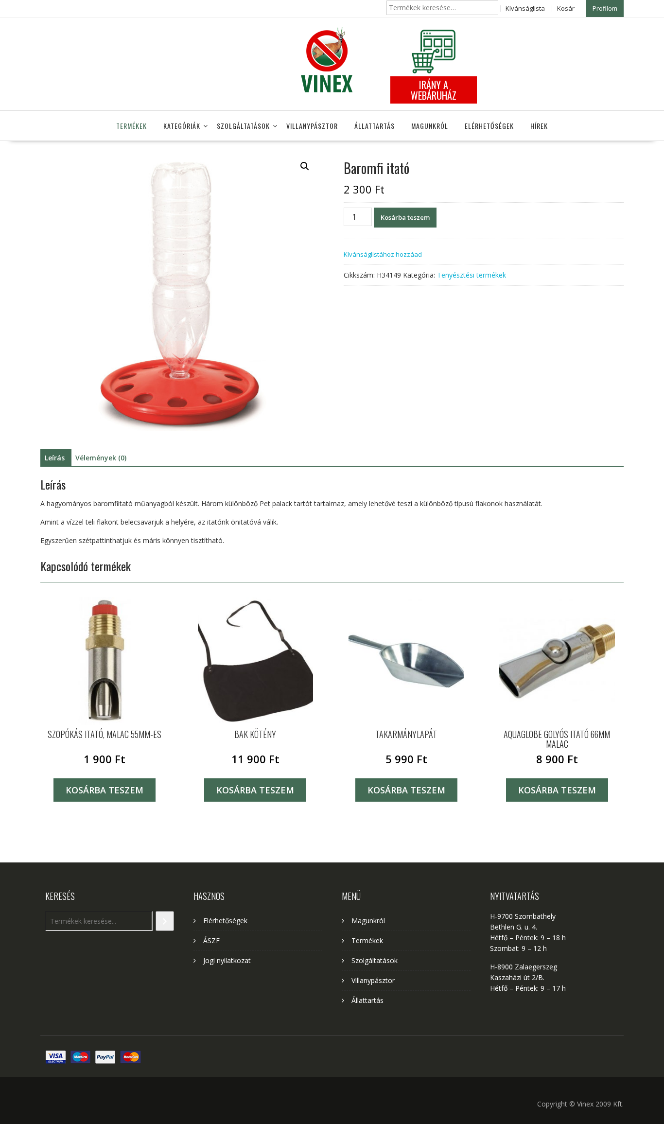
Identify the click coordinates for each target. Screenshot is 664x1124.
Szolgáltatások (243, 126)
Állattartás (374, 126)
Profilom (605, 8)
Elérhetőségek (489, 126)
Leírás (55, 457)
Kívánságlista (525, 8)
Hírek (539, 126)
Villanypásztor (312, 126)
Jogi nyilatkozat (227, 960)
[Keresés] (165, 921)
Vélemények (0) (100, 457)
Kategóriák (181, 126)
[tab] (54, 458)
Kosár (566, 8)
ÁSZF (211, 940)
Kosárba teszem (405, 217)
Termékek (131, 126)
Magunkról (429, 126)
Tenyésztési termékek (471, 275)
